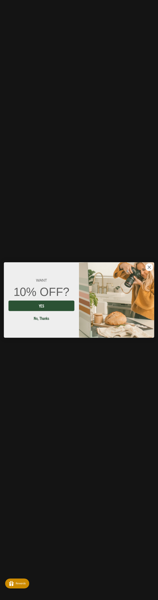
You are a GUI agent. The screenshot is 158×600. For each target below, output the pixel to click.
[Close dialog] (149, 267)
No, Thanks (41, 317)
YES (41, 305)
